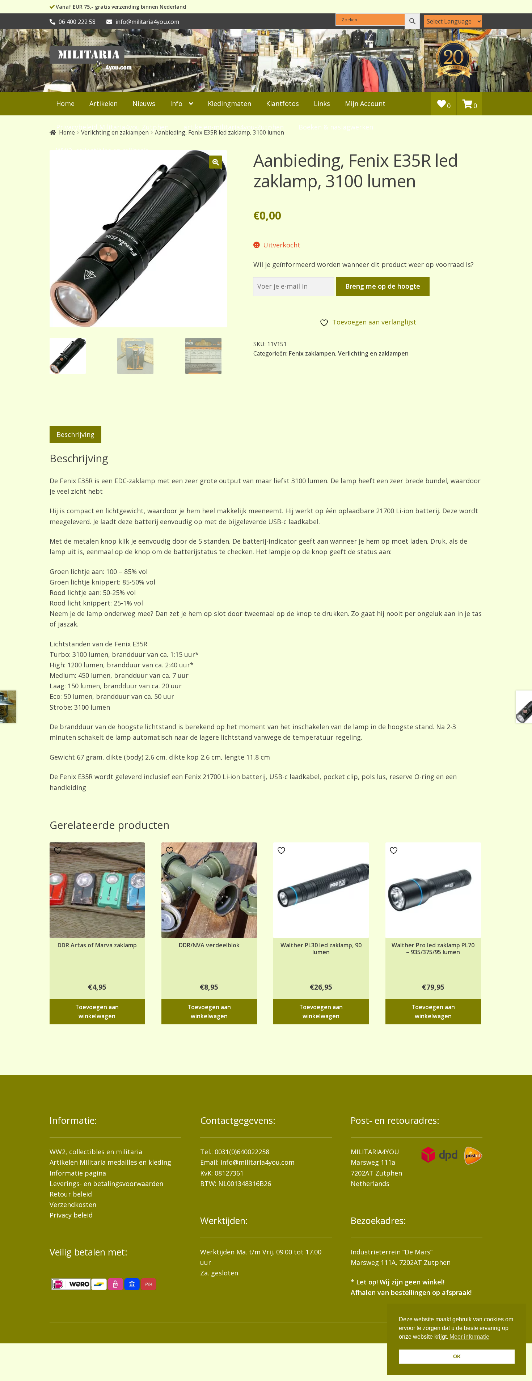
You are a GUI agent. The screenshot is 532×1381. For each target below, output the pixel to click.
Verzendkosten (73, 1204)
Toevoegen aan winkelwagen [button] (97, 1011)
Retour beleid (71, 1194)
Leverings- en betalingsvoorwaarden (106, 1183)
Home (65, 103)
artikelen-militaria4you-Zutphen (233, 127)
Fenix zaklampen (312, 353)
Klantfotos (282, 103)
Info (176, 103)
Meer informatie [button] (469, 1337)
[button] (215, 162)
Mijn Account (365, 103)
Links (322, 103)
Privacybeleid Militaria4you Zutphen (112, 127)
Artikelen (103, 103)
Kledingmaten (229, 103)
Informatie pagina (78, 1173)
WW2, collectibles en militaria (96, 1151)
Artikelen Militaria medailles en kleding (110, 1162)
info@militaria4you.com (257, 1162)
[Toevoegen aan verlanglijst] (58, 850)
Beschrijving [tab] (75, 434)
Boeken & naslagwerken (336, 127)
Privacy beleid (71, 1215)
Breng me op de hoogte (382, 286)
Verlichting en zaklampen (373, 353)
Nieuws (143, 103)
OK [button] (457, 1356)
